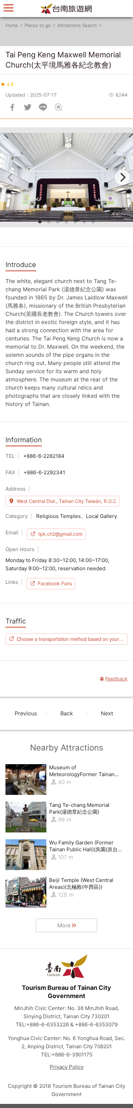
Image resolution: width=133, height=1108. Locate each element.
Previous (26, 713)
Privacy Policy (67, 1067)
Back (66, 713)
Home (11, 25)
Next (107, 713)
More (64, 925)
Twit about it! (27, 107)
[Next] (122, 177)
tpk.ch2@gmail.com (60, 534)
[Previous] (10, 177)
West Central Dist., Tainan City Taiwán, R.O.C (66, 501)
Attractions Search (77, 25)
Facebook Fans (55, 583)
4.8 (10, 84)
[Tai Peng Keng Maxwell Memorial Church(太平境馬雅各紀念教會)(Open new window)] (66, 177)
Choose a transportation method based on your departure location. (72, 638)
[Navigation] (8, 7)
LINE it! (43, 107)
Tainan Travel (66, 8)
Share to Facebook (12, 107)
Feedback (58, 107)
